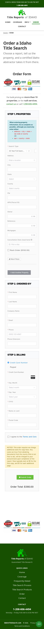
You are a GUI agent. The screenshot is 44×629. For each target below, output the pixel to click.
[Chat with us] (39, 624)
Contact (22, 26)
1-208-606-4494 (22, 5)
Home (7, 22)
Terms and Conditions (22, 626)
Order (36, 22)
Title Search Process (22, 585)
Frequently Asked (22, 581)
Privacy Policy (35, 623)
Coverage (17, 22)
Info (27, 22)
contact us (11, 104)
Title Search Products (22, 589)
